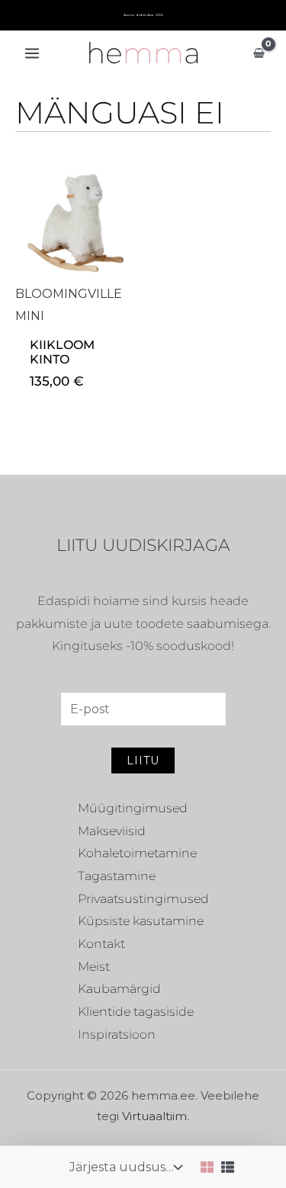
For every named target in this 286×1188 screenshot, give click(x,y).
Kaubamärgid (119, 988)
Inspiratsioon (117, 1034)
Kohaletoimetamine (137, 853)
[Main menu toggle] (32, 53)
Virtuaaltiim (154, 1116)
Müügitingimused (133, 808)
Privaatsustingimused (143, 899)
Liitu (143, 760)
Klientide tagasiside (136, 1011)
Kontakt (101, 944)
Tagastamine (117, 876)
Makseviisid (112, 831)
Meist (94, 966)
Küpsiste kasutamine (141, 921)
